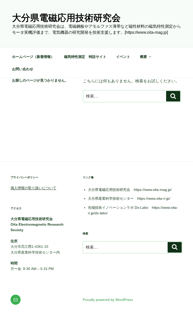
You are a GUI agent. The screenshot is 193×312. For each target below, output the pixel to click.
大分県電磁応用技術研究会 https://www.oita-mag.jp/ (130, 190)
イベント (123, 57)
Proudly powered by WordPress (108, 300)
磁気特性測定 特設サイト (85, 57)
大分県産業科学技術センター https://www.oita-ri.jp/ (129, 198)
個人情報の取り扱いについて (33, 188)
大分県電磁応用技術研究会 (66, 18)
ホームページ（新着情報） (33, 57)
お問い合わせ (22, 69)
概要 (143, 57)
